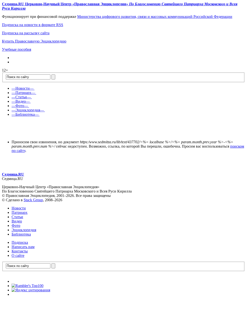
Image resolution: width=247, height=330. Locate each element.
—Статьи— (21, 97)
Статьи (17, 217)
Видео (17, 221)
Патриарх (19, 212)
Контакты (20, 251)
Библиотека (21, 234)
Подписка (20, 242)
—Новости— (23, 88)
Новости (19, 208)
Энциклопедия (24, 230)
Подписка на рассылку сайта (25, 33)
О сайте (18, 255)
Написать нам (23, 247)
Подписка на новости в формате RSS (32, 25)
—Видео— (21, 101)
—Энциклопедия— (28, 110)
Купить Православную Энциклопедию (34, 41)
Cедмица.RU (13, 174)
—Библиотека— (25, 114)
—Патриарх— (23, 93)
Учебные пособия (16, 49)
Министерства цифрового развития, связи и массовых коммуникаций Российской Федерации (154, 16)
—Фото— (20, 106)
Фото (16, 225)
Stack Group (33, 200)
